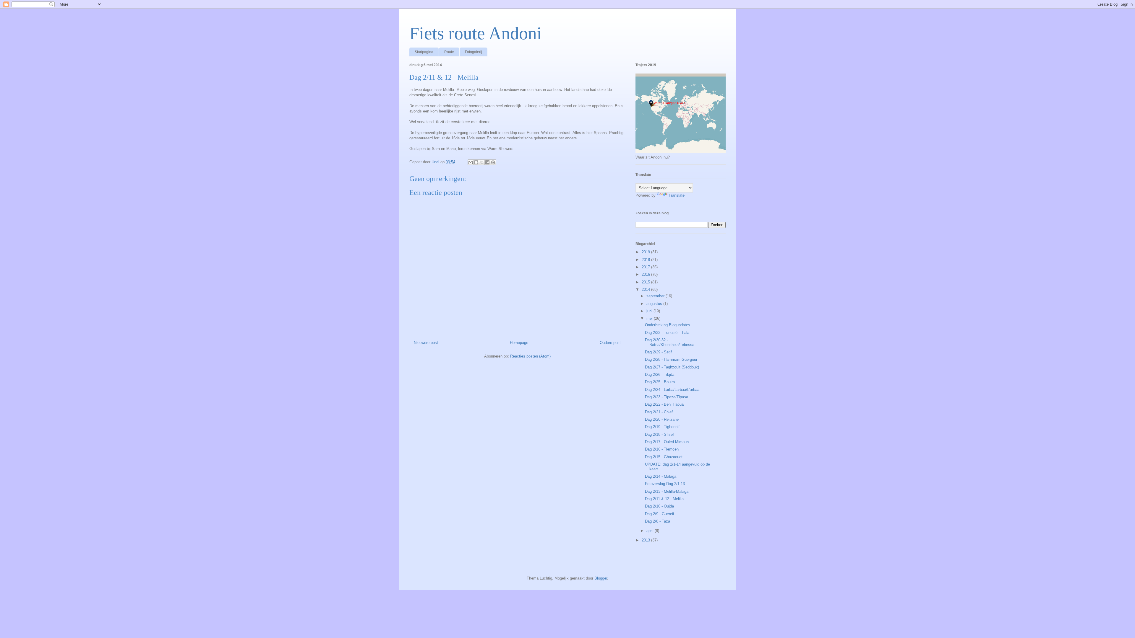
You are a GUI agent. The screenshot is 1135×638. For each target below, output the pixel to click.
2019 (646, 252)
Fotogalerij (473, 52)
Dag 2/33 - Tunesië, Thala (667, 332)
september (656, 296)
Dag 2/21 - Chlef (659, 412)
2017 (646, 267)
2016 (646, 274)
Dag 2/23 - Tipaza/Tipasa (666, 397)
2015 (646, 282)
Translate (677, 195)
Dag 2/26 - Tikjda (659, 374)
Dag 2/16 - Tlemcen (662, 449)
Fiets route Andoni (475, 33)
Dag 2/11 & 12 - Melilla (664, 499)
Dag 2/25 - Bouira (660, 382)
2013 (646, 540)
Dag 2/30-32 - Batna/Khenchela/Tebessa (669, 342)
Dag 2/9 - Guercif (659, 514)
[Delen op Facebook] (487, 162)
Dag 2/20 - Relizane (662, 419)
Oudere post (610, 342)
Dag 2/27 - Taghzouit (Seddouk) (672, 367)
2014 (646, 289)
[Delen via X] (482, 162)
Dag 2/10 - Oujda (659, 506)
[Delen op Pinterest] (493, 162)
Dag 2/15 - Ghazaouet (663, 457)
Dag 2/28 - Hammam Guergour (671, 359)
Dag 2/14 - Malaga (660, 476)
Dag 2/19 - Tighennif (662, 427)
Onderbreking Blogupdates (667, 325)
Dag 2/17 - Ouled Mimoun (667, 442)
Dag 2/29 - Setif (658, 352)
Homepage (519, 342)
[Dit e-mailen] (471, 162)
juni (650, 311)
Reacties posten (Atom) (530, 356)
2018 (646, 259)
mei (650, 318)
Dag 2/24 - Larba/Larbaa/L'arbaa (672, 389)
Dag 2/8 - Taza (657, 521)
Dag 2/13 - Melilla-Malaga (666, 491)
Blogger (600, 578)
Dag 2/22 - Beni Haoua (664, 404)
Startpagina (424, 52)
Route (449, 52)
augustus (654, 303)
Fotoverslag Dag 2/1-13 (665, 484)
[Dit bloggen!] (476, 162)
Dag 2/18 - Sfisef (659, 434)
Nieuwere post (426, 342)
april (650, 530)
